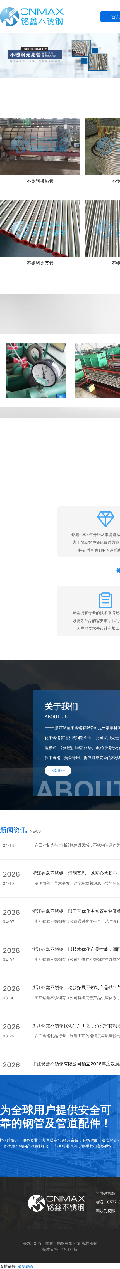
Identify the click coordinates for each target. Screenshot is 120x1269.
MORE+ (58, 770)
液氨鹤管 (25, 1266)
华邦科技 (70, 1249)
